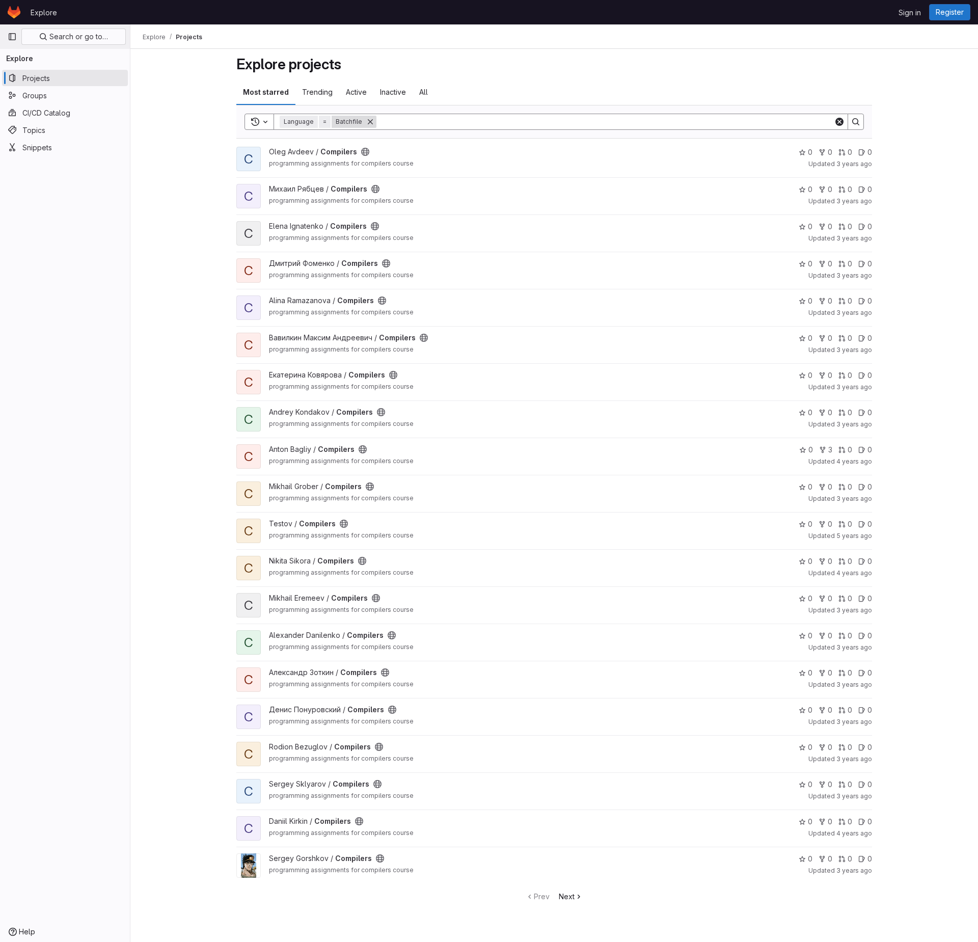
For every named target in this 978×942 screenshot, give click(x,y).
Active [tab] (356, 92)
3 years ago (854, 164)
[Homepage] (14, 12)
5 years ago (854, 536)
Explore (44, 12)
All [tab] (423, 92)
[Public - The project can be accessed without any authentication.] (365, 152)
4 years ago (854, 461)
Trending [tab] (317, 92)
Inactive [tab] (393, 92)
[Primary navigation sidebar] (12, 37)
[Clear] (839, 122)
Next (567, 896)
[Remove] (370, 122)
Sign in (910, 12)
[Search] (856, 122)
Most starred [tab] (266, 92)
